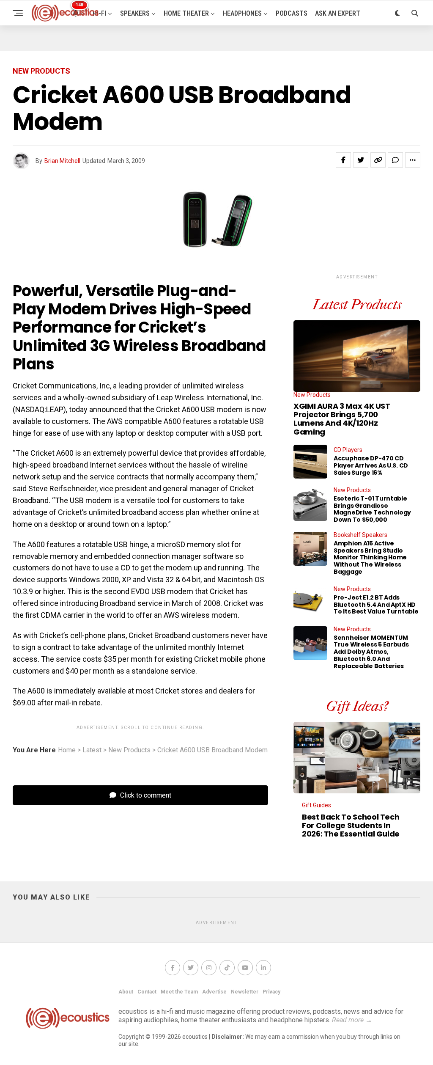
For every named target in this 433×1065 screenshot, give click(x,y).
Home (67, 750)
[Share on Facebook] (343, 160)
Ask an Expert (337, 13)
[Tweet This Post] (360, 160)
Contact (146, 992)
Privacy (271, 992)
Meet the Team (179, 992)
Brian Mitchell (62, 160)
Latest (91, 750)
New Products (129, 750)
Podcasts (291, 13)
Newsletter (244, 992)
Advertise (214, 992)
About (125, 992)
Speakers (135, 13)
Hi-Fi (99, 13)
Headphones (242, 13)
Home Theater (186, 13)
